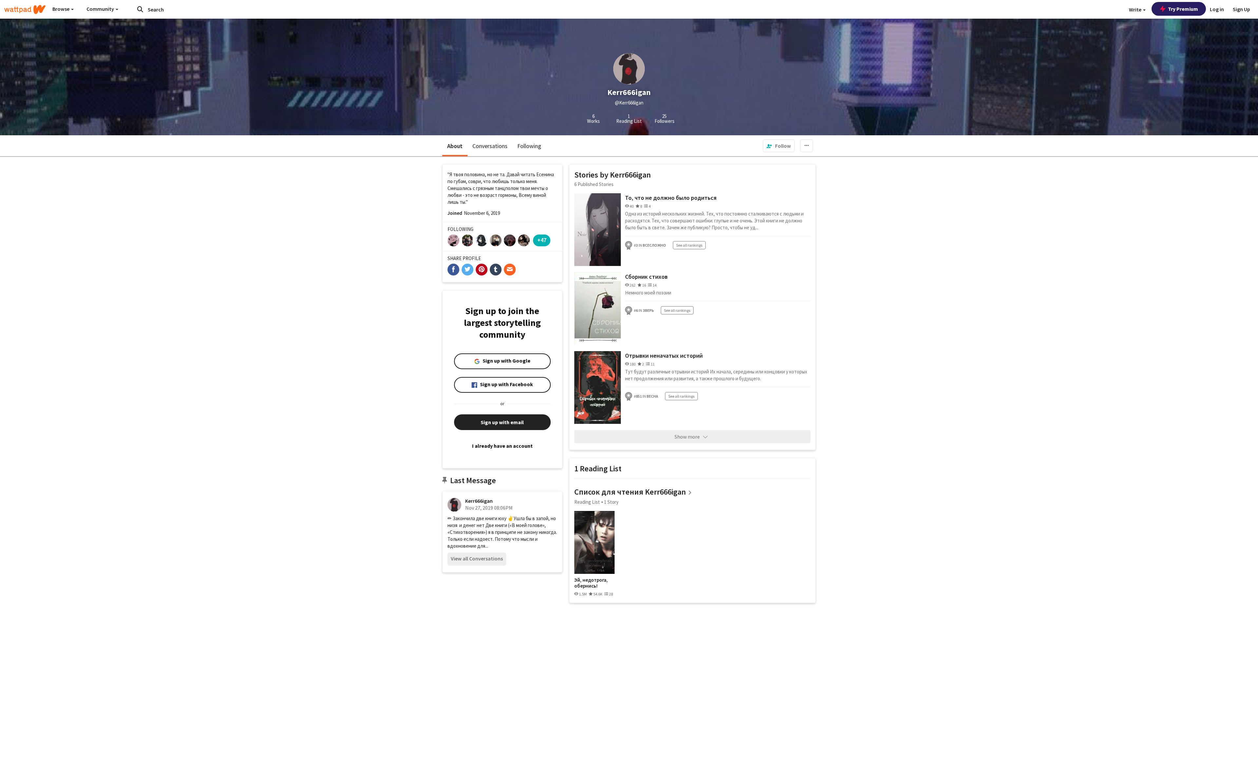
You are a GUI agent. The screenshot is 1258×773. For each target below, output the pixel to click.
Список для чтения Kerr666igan (630, 492)
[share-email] (510, 269)
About (455, 146)
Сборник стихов (646, 276)
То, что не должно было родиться (670, 197)
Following (529, 146)
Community (100, 9)
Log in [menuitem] (1217, 9)
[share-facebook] (453, 269)
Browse (61, 9)
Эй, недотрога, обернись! (591, 583)
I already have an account (502, 446)
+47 (541, 240)
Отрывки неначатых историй (664, 355)
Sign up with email (502, 422)
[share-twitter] (467, 269)
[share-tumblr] (496, 269)
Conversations (489, 146)
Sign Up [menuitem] (1241, 9)
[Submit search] (140, 9)
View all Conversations (477, 558)
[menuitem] (779, 145)
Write (1135, 9)
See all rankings (689, 245)
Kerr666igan (479, 501)
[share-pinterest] (481, 269)
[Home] (25, 9)
